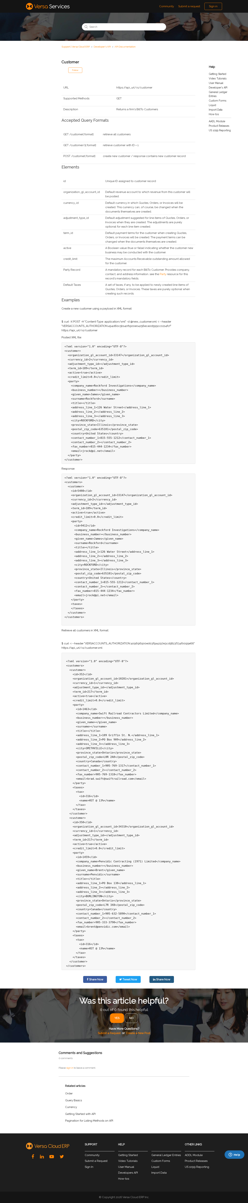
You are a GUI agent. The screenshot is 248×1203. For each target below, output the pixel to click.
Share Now (95, 979)
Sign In (89, 1167)
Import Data (215, 109)
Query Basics (73, 1100)
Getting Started (217, 74)
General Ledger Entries (166, 1155)
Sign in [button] (213, 6)
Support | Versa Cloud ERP (76, 46)
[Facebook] (33, 1156)
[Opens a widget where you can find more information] (217, 1175)
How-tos (214, 114)
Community (166, 6)
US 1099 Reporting (220, 130)
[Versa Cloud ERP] (48, 1146)
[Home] (48, 6)
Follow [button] (75, 70)
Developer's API (102, 46)
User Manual (216, 83)
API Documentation (125, 46)
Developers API (128, 1172)
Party (163, 274)
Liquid (212, 105)
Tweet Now (129, 979)
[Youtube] (51, 1156)
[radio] (117, 1018)
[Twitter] (62, 1156)
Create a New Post (138, 1033)
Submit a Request (109, 1033)
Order (69, 1093)
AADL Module (217, 121)
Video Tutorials (218, 78)
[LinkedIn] (42, 1156)
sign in (69, 1067)
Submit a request (189, 6)
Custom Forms (217, 100)
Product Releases (219, 125)
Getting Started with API (80, 1114)
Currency (71, 1107)
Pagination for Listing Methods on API (89, 1120)
